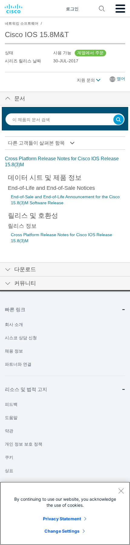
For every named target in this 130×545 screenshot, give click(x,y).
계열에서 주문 (90, 52)
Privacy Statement (62, 518)
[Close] (121, 491)
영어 (121, 78)
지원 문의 (86, 80)
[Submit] (118, 120)
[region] (65, 513)
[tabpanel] (65, 162)
